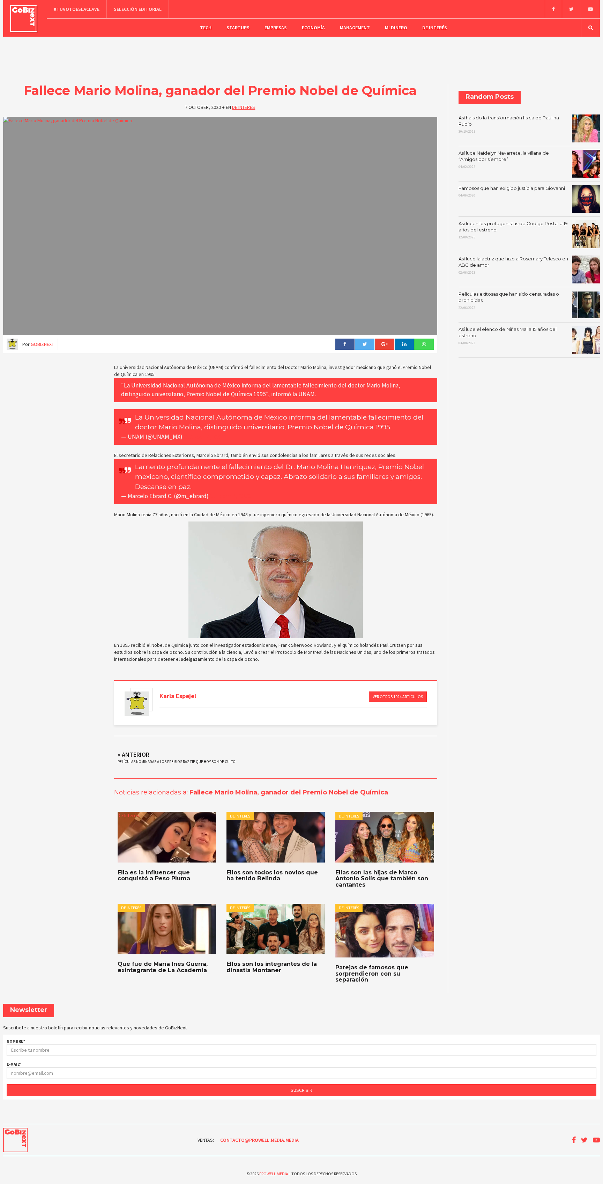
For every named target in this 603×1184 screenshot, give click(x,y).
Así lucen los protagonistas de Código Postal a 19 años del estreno (513, 230)
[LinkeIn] (404, 344)
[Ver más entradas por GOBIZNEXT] (137, 703)
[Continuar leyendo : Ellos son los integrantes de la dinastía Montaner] (275, 929)
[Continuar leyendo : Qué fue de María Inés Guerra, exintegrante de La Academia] (167, 929)
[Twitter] (571, 9)
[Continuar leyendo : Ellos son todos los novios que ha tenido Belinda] (275, 837)
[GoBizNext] (23, 18)
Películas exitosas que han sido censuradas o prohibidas (509, 300)
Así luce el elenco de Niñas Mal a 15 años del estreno (508, 335)
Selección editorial (138, 9)
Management (355, 27)
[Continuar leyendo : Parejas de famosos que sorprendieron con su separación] (384, 931)
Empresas (276, 27)
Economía (313, 27)
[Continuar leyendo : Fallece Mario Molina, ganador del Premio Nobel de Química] (220, 226)
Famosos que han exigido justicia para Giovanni (512, 191)
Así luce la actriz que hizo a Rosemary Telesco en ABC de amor (513, 265)
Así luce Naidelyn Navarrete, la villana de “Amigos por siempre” (504, 159)
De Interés (434, 27)
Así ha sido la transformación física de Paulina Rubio (509, 124)
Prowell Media (273, 1173)
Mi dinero (396, 27)
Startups (238, 27)
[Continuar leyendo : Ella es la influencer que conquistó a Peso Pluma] (167, 837)
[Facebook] (553, 9)
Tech (205, 27)
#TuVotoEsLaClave (76, 9)
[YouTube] (590, 9)
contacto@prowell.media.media (259, 1140)
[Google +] (384, 344)
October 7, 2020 (204, 437)
